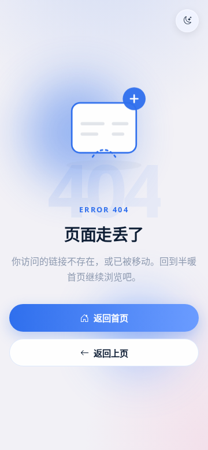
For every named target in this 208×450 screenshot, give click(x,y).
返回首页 (111, 318)
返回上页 (111, 353)
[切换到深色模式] (187, 20)
